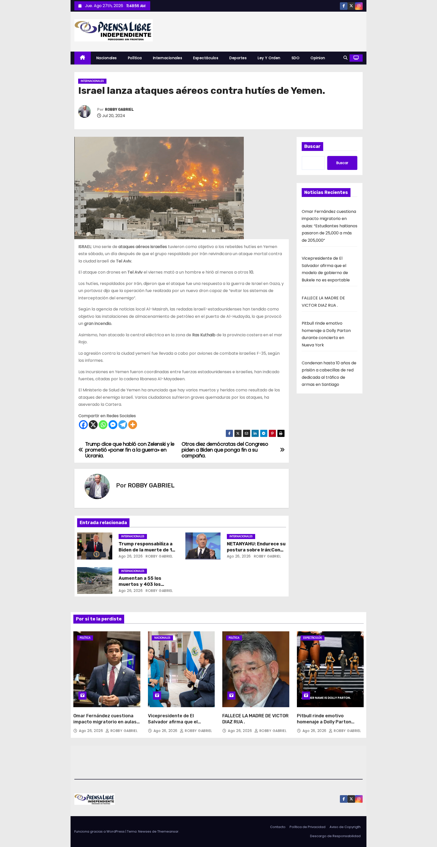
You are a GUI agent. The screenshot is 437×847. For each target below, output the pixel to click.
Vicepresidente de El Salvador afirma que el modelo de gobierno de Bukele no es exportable (181, 725)
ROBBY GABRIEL (119, 109)
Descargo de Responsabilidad (335, 836)
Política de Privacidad (307, 826)
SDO (296, 57)
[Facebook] (83, 424)
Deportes (238, 57)
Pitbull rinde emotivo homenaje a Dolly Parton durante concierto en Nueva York (328, 725)
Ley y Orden (269, 57)
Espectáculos (205, 57)
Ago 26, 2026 (131, 556)
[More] (132, 424)
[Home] (82, 58)
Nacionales (106, 57)
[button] (345, 58)
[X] (93, 424)
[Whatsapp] (103, 424)
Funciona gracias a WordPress (99, 831)
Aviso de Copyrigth (345, 826)
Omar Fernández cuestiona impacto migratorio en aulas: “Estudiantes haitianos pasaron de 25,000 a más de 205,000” (329, 226)
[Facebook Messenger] (112, 424)
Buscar (312, 146)
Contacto (278, 826)
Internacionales (167, 57)
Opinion (318, 57)
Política (135, 57)
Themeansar (168, 831)
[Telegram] (122, 424)
